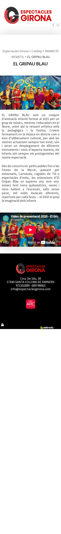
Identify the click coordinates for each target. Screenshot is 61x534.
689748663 (38, 285)
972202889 (22, 285)
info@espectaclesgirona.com (30, 289)
